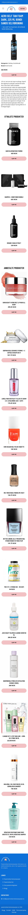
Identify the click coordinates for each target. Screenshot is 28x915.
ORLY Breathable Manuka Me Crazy (14, 493)
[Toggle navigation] (3, 8)
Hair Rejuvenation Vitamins (14, 151)
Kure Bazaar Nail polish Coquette (14, 447)
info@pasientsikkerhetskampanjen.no (10, 2)
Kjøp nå (14, 75)
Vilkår (13, 910)
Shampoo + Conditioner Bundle (14, 197)
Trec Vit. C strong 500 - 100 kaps (14, 587)
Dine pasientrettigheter (10, 885)
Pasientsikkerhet (8, 882)
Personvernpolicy (21, 910)
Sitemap (14, 912)
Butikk (23, 8)
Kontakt (8, 910)
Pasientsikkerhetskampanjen (12, 879)
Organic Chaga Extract (14, 243)
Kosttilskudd (16, 63)
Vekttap (10, 63)
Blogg (5, 888)
